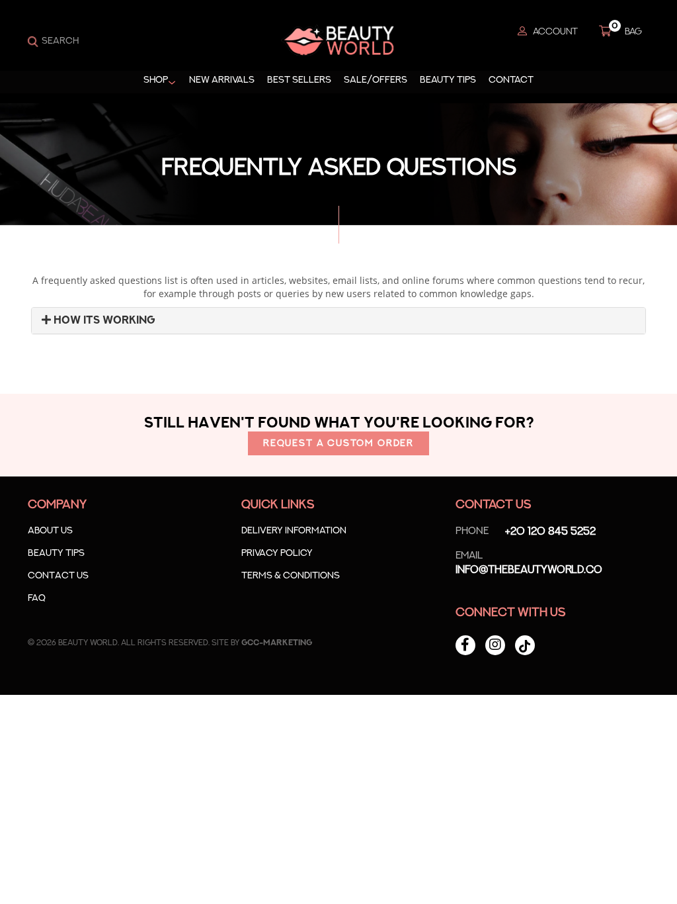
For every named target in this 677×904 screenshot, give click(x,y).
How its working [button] (103, 320)
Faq (37, 598)
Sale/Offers (375, 80)
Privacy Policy (277, 553)
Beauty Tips (448, 80)
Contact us (58, 575)
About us (50, 530)
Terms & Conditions (290, 575)
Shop (155, 80)
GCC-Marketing (276, 643)
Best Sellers (299, 80)
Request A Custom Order (338, 443)
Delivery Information (293, 530)
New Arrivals (222, 80)
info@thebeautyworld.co (529, 563)
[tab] (338, 321)
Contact (511, 80)
